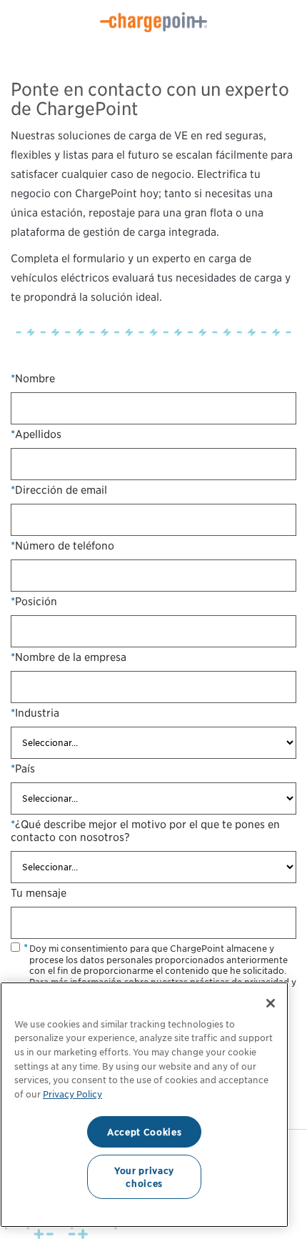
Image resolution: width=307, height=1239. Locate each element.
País (23, 768)
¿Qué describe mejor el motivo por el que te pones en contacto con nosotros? (145, 831)
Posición (34, 601)
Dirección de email (59, 490)
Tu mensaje (38, 893)
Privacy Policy (72, 1094)
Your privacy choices (144, 1177)
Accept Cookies (144, 1132)
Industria (35, 713)
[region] (144, 1105)
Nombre (33, 378)
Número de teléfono (62, 545)
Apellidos (36, 434)
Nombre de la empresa (68, 657)
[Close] (270, 1003)
